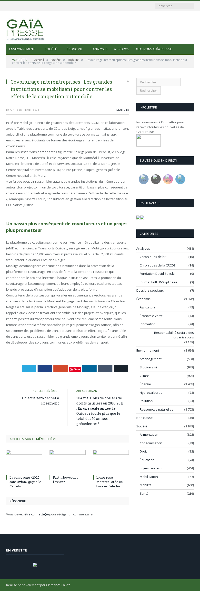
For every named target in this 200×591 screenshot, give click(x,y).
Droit (143, 451)
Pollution (146, 401)
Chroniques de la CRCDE (158, 265)
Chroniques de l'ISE (154, 257)
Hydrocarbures (151, 392)
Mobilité (122, 109)
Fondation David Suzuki (157, 273)
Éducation (147, 460)
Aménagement (150, 359)
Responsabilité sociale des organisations (174, 335)
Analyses (100, 49)
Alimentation (149, 434)
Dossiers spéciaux (150, 290)
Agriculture (148, 307)
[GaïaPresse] (25, 27)
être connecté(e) (36, 514)
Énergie (145, 384)
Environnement (22, 49)
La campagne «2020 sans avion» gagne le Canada (25, 481)
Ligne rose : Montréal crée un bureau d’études (109, 481)
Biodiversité (148, 367)
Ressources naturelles (156, 409)
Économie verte (151, 316)
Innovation (148, 324)
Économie (75, 49)
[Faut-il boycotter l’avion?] (68, 461)
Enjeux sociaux (151, 468)
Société (51, 49)
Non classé (144, 417)
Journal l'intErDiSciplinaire (158, 282)
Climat (144, 376)
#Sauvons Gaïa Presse (154, 49)
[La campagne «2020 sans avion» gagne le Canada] (24, 461)
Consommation (151, 443)
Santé (144, 493)
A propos (121, 49)
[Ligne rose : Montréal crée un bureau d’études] (111, 461)
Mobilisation (149, 476)
